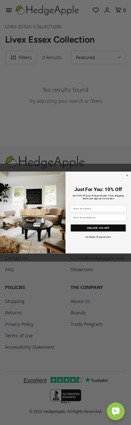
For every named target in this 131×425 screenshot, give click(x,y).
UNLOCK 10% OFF (98, 227)
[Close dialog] (127, 175)
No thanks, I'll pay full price (98, 237)
